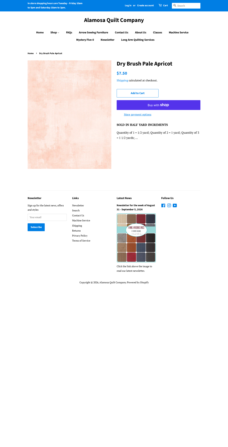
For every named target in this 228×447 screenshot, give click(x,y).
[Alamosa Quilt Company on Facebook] (163, 206)
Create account (145, 5)
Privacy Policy (79, 235)
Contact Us (121, 32)
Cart (165, 5)
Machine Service (178, 32)
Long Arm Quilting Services (137, 40)
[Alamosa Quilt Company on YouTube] (175, 206)
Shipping (122, 80)
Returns (76, 230)
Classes (157, 32)
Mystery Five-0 (85, 40)
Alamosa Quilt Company (114, 20)
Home (40, 32)
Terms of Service (81, 240)
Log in (128, 5)
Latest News (124, 198)
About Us (140, 32)
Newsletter (107, 40)
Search (76, 210)
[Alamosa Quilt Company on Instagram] (169, 206)
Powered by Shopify (138, 282)
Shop (53, 32)
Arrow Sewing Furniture (93, 32)
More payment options (137, 114)
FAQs (69, 32)
